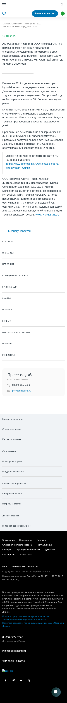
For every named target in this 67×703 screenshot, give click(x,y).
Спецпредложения (12, 429)
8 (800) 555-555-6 (63, 14)
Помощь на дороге (12, 461)
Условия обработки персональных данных (24, 619)
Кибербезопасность (12, 493)
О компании (8, 540)
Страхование (9, 451)
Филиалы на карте (13, 660)
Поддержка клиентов (13, 471)
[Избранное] (4, 13)
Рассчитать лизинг (11, 439)
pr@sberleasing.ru (21, 390)
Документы (50, 549)
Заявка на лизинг (45, 13)
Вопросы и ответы (11, 503)
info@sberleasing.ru (14, 650)
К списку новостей (19, 231)
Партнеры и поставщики (28, 549)
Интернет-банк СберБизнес (16, 526)
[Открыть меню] (4, 4)
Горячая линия (44, 545)
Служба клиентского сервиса (17, 545)
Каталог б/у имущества (14, 483)
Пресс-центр (25, 540)
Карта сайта (26, 554)
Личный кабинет (10, 515)
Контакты (41, 540)
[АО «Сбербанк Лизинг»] (17, 5)
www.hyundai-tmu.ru (47, 214)
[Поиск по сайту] (63, 5)
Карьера (6, 549)
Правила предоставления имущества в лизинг (26, 616)
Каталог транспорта (12, 419)
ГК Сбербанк (8, 554)
